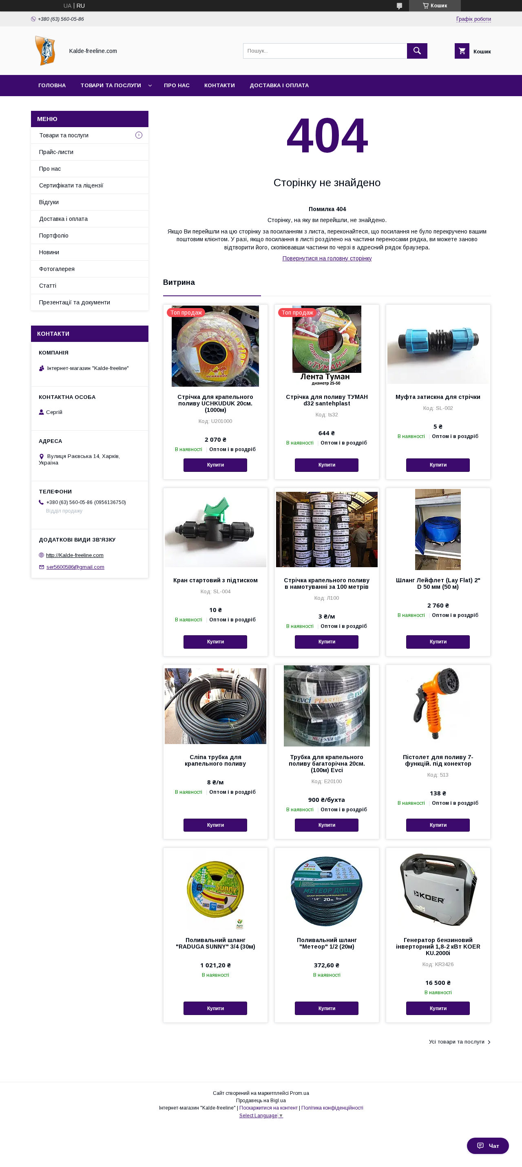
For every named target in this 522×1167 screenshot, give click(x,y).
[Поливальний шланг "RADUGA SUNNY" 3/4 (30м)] (216, 888)
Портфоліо (54, 235)
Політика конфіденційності (332, 1108)
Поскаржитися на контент (268, 1108)
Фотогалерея (57, 269)
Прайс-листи (56, 152)
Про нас (177, 85)
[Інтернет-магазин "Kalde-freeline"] (45, 64)
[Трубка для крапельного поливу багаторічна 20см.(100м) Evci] (327, 705)
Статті (47, 285)
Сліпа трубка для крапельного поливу (215, 760)
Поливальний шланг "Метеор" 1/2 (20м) (327, 943)
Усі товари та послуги (456, 1042)
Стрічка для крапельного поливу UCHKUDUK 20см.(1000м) (215, 403)
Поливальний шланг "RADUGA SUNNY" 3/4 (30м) (215, 943)
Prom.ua (299, 1093)
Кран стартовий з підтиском (215, 580)
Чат (494, 1146)
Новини (49, 252)
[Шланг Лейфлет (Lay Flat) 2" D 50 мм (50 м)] (438, 529)
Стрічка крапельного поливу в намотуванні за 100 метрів (326, 583)
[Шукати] (417, 51)
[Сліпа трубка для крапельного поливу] (216, 705)
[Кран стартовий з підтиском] (216, 529)
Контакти (219, 85)
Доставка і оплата (279, 85)
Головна (52, 85)
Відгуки (49, 202)
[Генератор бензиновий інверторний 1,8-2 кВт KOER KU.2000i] (438, 888)
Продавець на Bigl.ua (261, 1100)
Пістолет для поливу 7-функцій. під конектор (438, 760)
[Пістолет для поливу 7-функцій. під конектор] (438, 705)
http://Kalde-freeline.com (75, 555)
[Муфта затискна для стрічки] (438, 345)
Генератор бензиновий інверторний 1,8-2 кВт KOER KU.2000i (438, 946)
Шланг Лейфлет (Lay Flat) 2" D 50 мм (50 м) (438, 583)
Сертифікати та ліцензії (71, 185)
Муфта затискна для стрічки (438, 397)
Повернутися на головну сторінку (327, 258)
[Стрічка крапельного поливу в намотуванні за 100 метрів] (327, 529)
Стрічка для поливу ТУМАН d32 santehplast (327, 400)
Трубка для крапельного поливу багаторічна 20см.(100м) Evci (327, 763)
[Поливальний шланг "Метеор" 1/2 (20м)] (327, 888)
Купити (215, 465)
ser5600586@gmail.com (75, 567)
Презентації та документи (74, 302)
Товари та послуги (110, 85)
